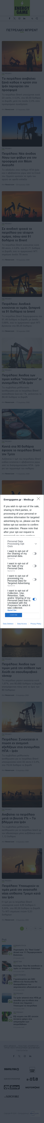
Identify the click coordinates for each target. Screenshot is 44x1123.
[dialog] (22, 561)
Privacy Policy (36, 624)
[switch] (35, 553)
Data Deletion (8, 624)
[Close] (39, 499)
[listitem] (22, 543)
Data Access (22, 624)
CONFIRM (13, 615)
